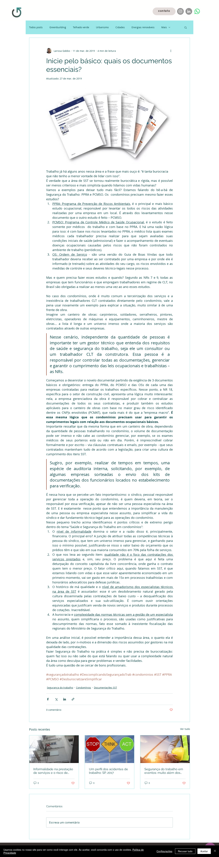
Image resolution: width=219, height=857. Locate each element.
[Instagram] (180, 11)
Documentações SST (105, 687)
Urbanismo (102, 27)
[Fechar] (215, 851)
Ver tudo (185, 729)
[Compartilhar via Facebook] (47, 699)
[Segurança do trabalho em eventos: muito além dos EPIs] (165, 749)
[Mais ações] (171, 51)
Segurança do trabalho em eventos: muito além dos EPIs (163, 770)
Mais (164, 27)
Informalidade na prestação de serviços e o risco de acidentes (53, 770)
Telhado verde (81, 27)
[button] (185, 27)
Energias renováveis (143, 27)
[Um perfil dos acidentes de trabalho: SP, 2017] (109, 749)
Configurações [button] (164, 851)
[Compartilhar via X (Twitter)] (56, 699)
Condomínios (83, 687)
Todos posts (36, 27)
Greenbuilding (57, 27)
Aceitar (204, 851)
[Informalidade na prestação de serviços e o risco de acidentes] (54, 749)
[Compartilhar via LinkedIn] (64, 699)
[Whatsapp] (197, 11)
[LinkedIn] (188, 11)
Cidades (120, 27)
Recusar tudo (185, 851)
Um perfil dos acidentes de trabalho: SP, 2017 (108, 770)
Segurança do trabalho (60, 687)
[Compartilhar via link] (73, 699)
